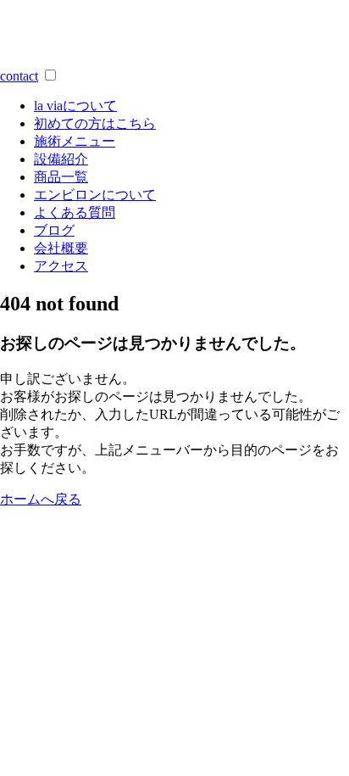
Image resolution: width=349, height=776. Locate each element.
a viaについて (75, 105)
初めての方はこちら (95, 123)
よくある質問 (74, 212)
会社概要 (61, 248)
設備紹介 (61, 159)
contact (19, 76)
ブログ (54, 230)
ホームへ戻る (40, 499)
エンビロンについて (95, 194)
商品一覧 (61, 177)
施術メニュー (74, 141)
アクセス (61, 266)
